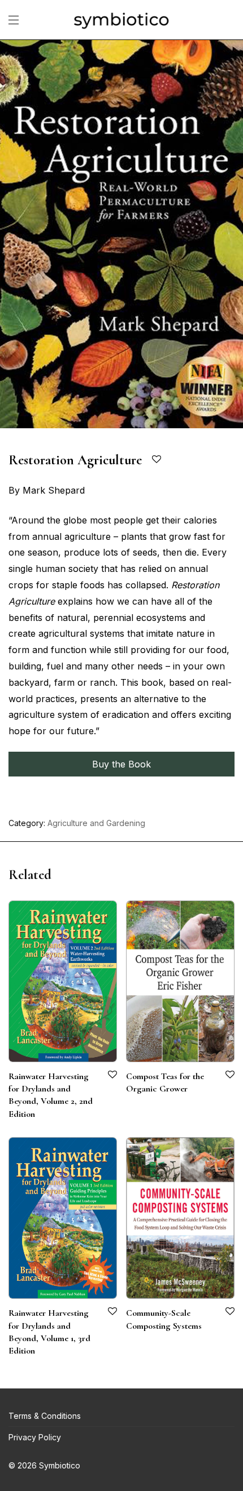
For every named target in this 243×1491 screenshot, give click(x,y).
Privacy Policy (34, 1437)
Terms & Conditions (44, 1416)
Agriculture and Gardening (96, 823)
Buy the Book (121, 764)
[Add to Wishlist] (157, 459)
